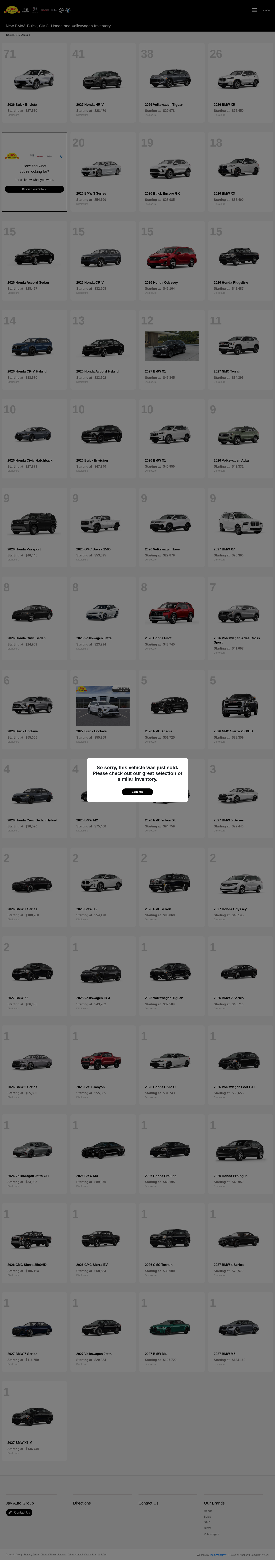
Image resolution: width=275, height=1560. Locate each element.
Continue (137, 791)
